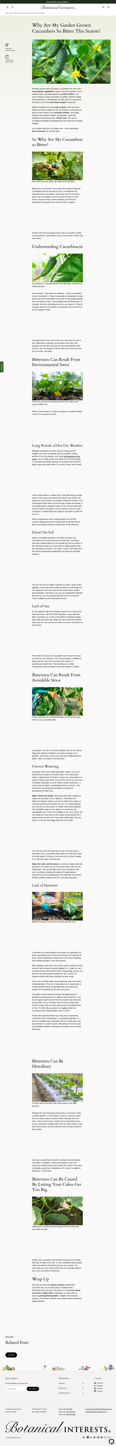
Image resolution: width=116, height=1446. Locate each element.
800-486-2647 (70, 1412)
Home (6, 13)
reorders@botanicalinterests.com (96, 1412)
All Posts (11, 1355)
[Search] (13, 7)
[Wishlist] (103, 7)
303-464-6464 (70, 1414)
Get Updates (33, 1389)
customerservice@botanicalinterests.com (98, 1409)
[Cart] (108, 7)
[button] (111, 1441)
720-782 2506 (67, 1409)
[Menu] (7, 7)
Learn (11, 13)
